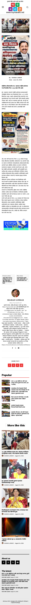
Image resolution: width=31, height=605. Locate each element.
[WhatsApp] (21, 365)
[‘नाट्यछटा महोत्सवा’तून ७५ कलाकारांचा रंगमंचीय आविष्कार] (15, 527)
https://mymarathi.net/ (15, 302)
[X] (15, 347)
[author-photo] (3, 456)
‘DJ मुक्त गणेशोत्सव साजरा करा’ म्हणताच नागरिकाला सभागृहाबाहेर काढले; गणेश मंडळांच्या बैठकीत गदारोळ (15, 29)
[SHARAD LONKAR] (15, 293)
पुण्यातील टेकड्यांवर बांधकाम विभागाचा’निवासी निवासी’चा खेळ (18, 406)
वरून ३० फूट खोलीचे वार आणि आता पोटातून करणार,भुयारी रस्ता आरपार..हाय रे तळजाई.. (20, 382)
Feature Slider (10, 54)
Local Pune (22, 54)
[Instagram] (8, 562)
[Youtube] (18, 347)
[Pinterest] (17, 365)
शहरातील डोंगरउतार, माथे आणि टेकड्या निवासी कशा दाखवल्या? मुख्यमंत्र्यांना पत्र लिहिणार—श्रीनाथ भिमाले (20, 413)
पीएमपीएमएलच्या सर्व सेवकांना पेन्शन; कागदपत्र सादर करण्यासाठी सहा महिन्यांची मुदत (15, 510)
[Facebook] (12, 347)
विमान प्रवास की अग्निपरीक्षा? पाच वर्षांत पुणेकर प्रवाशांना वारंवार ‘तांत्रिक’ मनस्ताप (19, 398)
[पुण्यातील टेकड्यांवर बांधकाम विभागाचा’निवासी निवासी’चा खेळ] (6, 406)
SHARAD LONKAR (17, 77)
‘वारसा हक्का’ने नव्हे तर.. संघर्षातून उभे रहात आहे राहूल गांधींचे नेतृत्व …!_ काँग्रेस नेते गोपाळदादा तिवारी (8, 280)
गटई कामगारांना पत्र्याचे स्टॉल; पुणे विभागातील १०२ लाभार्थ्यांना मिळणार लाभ (22, 279)
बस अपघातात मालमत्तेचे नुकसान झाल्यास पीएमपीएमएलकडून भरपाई (12, 481)
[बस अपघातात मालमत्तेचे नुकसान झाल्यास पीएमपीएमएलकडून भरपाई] (15, 469)
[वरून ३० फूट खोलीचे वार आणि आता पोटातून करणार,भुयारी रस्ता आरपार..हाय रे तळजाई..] (6, 383)
